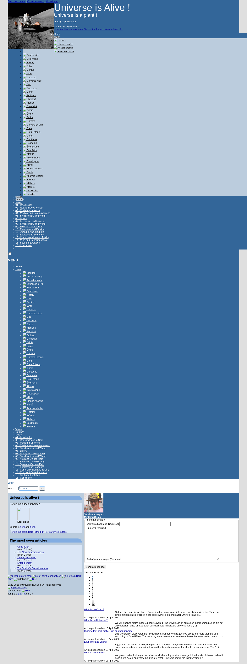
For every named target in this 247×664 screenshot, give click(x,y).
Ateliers (30, 187)
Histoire (30, 179)
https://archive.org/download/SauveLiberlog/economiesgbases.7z (88, 29)
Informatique (33, 157)
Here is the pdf (35, 532)
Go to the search (35, 1)
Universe (31, 77)
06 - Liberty (21, 218)
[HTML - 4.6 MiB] (23, 519)
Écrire (29, 117)
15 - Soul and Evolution (27, 242)
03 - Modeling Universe (27, 210)
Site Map (27, 576)
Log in (11, 482)
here (22, 527)
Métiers (30, 183)
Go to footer (52, 1)
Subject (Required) (97, 528)
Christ (29, 91)
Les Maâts (32, 190)
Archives (31, 95)
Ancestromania (65, 48)
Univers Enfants (34, 124)
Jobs (29, 66)
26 (93, 604)
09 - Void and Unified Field (29, 226)
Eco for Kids (32, 55)
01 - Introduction (23, 205)
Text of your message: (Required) (104, 559)
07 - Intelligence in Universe (30, 221)
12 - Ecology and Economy (29, 234)
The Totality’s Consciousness (32, 568)
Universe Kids (33, 81)
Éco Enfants (32, 146)
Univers (30, 121)
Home (57, 34)
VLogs (18, 197)
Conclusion (23, 546)
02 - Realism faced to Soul (29, 207)
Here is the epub (18, 532)
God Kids (31, 88)
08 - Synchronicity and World (30, 224)
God (28, 84)
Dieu (29, 128)
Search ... (13, 488)
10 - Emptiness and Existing (30, 229)
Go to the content (16, 1)
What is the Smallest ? (95, 652)
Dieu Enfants (33, 132)
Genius (30, 70)
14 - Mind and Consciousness (31, 240)
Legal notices (54, 576)
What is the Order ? (94, 609)
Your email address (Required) (103, 524)
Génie (29, 110)
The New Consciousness (30, 552)
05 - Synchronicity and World (30, 215)
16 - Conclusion (23, 245)
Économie (31, 143)
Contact (19, 199)
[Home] (31, 48)
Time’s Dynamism (26, 557)
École (29, 113)
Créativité (31, 106)
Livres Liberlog (65, 44)
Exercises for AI (65, 51)
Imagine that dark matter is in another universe (108, 631)
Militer (29, 165)
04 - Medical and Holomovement (32, 213)
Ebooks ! (31, 99)
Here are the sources (56, 532)
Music (18, 202)
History (30, 62)
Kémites (30, 194)
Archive (30, 102)
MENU (13, 260)
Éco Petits (31, 150)
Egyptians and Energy (95, 642)
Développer (32, 161)
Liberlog (61, 40)
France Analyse (34, 168)
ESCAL (22, 593)
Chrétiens (31, 139)
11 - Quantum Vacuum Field (29, 232)
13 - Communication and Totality (32, 237)
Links (57, 37)
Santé (29, 172)
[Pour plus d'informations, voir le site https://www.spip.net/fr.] (26, 590)
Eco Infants (32, 59)
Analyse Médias (34, 176)
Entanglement (24, 563)
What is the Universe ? (96, 620)
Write (29, 73)
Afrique (30, 154)
